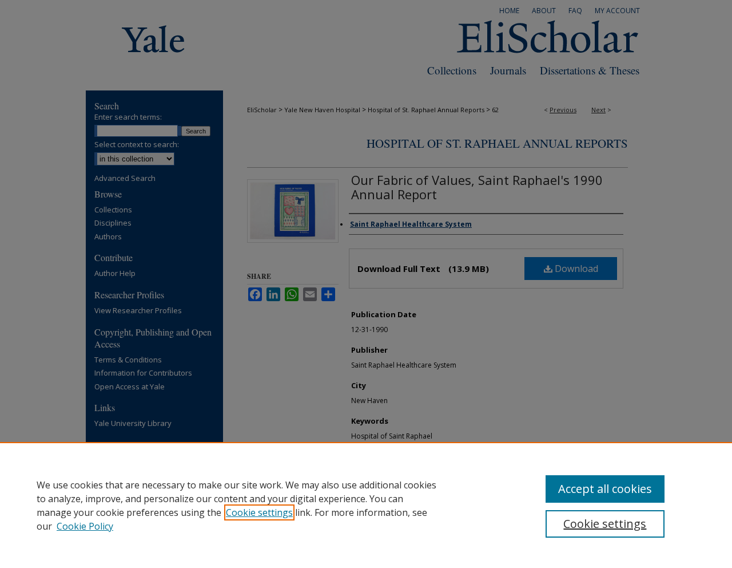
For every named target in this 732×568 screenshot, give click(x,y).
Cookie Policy (85, 526)
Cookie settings (259, 512)
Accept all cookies (605, 488)
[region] (366, 505)
